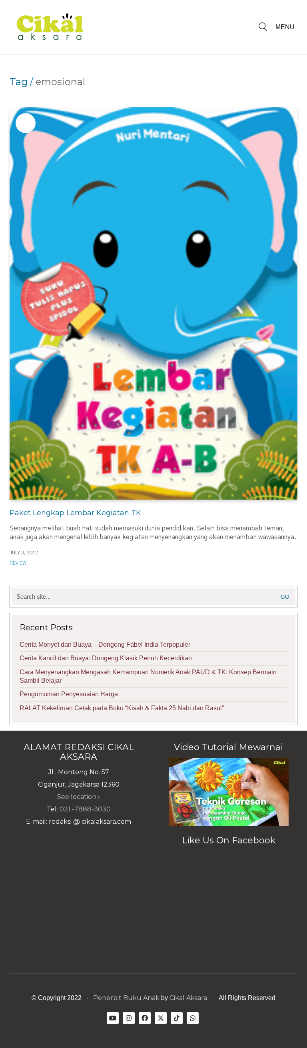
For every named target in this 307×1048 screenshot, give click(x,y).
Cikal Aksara (188, 998)
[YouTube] (113, 1018)
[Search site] (263, 27)
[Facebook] (145, 1018)
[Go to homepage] (50, 27)
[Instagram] (129, 1018)
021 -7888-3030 (85, 809)
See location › (78, 797)
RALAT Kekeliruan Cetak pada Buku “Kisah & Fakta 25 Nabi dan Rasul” (122, 708)
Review (18, 563)
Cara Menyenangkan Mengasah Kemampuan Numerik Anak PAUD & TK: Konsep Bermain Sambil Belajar (148, 676)
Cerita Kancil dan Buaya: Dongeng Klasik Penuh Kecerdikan (106, 658)
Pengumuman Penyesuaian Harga (69, 694)
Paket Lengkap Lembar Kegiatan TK (75, 512)
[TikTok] (177, 1018)
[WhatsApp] (193, 1018)
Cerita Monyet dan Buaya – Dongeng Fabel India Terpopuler (105, 644)
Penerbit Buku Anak (126, 998)
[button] (286, 27)
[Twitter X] (161, 1018)
